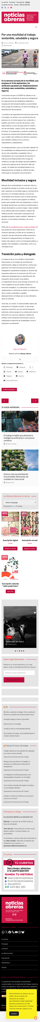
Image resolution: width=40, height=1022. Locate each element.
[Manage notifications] (35, 1018)
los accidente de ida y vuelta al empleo (22, 227)
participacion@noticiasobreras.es (15, 846)
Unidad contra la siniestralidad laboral (17, 729)
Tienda (16, 5)
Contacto (12, 2)
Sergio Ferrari (10, 482)
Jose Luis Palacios (9, 43)
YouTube (11, 7)
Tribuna (9, 637)
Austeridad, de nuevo (15, 641)
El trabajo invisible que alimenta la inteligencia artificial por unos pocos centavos (19, 438)
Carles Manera (12, 644)
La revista (5, 2)
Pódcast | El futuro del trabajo (16, 745)
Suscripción (20, 2)
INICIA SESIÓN (25, 5)
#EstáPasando (7, 45)
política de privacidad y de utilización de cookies (18, 997)
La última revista (7, 5)
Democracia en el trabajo (12, 724)
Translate (19, 506)
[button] (15, 650)
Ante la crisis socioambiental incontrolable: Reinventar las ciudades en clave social (16, 476)
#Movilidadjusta (9, 389)
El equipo (5, 944)
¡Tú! (6, 707)
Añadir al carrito (10, 549)
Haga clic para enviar (14, 680)
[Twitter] (20, 359)
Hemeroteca (6, 963)
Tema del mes (8, 829)
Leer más (10, 591)
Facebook (2, 7)
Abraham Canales (11, 444)
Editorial (6, 821)
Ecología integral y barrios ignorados (16, 719)
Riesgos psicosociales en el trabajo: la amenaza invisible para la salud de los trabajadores (17, 763)
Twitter (5, 7)
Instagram (8, 7)
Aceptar (14, 1014)
